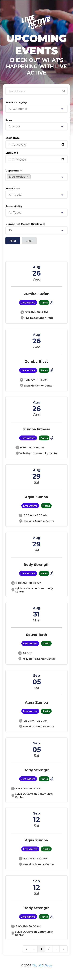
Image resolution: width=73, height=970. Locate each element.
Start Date (12, 137)
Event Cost (12, 188)
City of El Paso (42, 965)
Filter (13, 240)
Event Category (16, 102)
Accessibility (13, 206)
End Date (11, 152)
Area (8, 120)
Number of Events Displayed (25, 224)
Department (13, 170)
